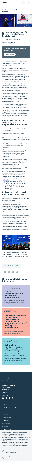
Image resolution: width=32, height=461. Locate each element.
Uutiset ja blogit (10, 8)
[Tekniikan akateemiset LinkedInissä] (6, 398)
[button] (23, 2)
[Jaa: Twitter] (13, 272)
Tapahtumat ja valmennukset (10, 407)
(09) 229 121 (5, 392)
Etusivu (4, 8)
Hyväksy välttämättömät (11, 452)
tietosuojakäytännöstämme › (20, 445)
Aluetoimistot (7, 423)
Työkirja (6, 414)
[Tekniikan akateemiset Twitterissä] (9, 398)
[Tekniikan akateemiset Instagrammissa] (13, 398)
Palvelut (6, 404)
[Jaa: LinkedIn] (9, 272)
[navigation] (28, 2)
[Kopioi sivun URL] (17, 272)
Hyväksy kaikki (11, 457)
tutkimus (17, 265)
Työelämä (5, 39)
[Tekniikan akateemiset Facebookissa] (3, 398)
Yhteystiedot (7, 420)
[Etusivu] (5, 3)
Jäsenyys (6, 426)
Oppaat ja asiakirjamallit (9, 411)
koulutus (12, 265)
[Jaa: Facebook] (5, 272)
